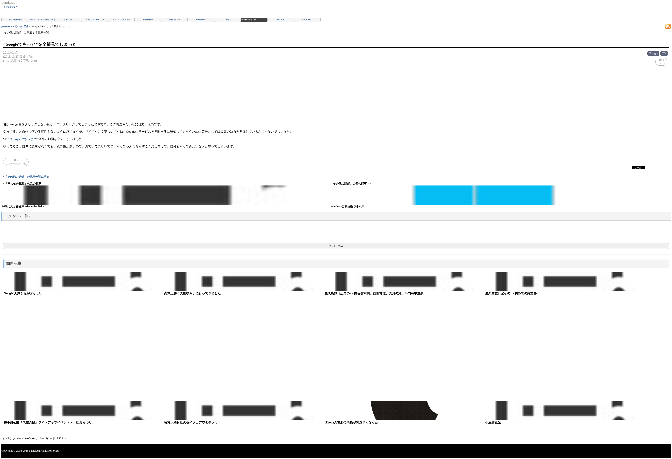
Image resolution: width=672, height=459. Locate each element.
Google (653, 53)
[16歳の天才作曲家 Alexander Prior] (166, 195)
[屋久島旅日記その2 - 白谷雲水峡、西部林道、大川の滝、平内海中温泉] (404, 281)
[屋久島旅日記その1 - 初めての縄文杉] (565, 281)
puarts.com (6, 26)
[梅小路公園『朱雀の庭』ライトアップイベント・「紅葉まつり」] (83, 410)
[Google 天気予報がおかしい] (83, 281)
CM (664, 53)
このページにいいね (16, 162)
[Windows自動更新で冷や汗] (494, 195)
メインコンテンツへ (10, 7)
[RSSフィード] (668, 26)
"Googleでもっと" (22, 139)
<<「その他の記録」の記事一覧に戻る (25, 176)
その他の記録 (22, 26)
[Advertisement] (108, 348)
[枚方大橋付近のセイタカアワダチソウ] (244, 410)
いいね (661, 62)
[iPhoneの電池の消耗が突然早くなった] (404, 410)
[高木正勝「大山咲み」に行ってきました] (244, 281)
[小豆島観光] (565, 410)
